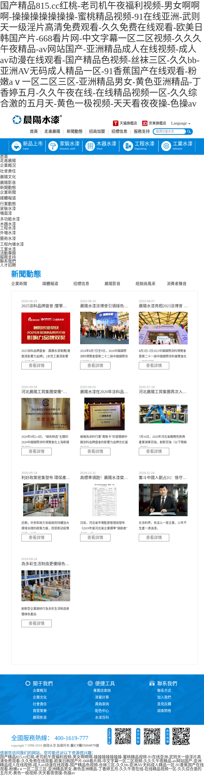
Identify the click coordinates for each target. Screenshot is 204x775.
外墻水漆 (8, 233)
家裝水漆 (8, 208)
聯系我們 (8, 261)
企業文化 (40, 697)
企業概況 (8, 165)
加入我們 (164, 697)
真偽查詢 (102, 704)
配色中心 (102, 711)
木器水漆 (8, 224)
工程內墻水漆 (12, 244)
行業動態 (8, 204)
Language (179, 123)
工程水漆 (8, 228)
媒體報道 (8, 198)
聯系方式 (164, 690)
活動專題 (8, 253)
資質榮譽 (40, 711)
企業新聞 (8, 192)
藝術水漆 (8, 238)
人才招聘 (8, 265)
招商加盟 (97, 131)
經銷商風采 (145, 284)
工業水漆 (8, 249)
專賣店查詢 (102, 690)
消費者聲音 (177, 284)
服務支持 (142, 131)
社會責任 (8, 171)
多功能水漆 (10, 219)
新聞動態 (75, 131)
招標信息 (119, 131)
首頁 (34, 131)
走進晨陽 (52, 131)
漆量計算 (102, 697)
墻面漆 (6, 213)
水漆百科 (102, 717)
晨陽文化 (8, 177)
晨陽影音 (8, 182)
